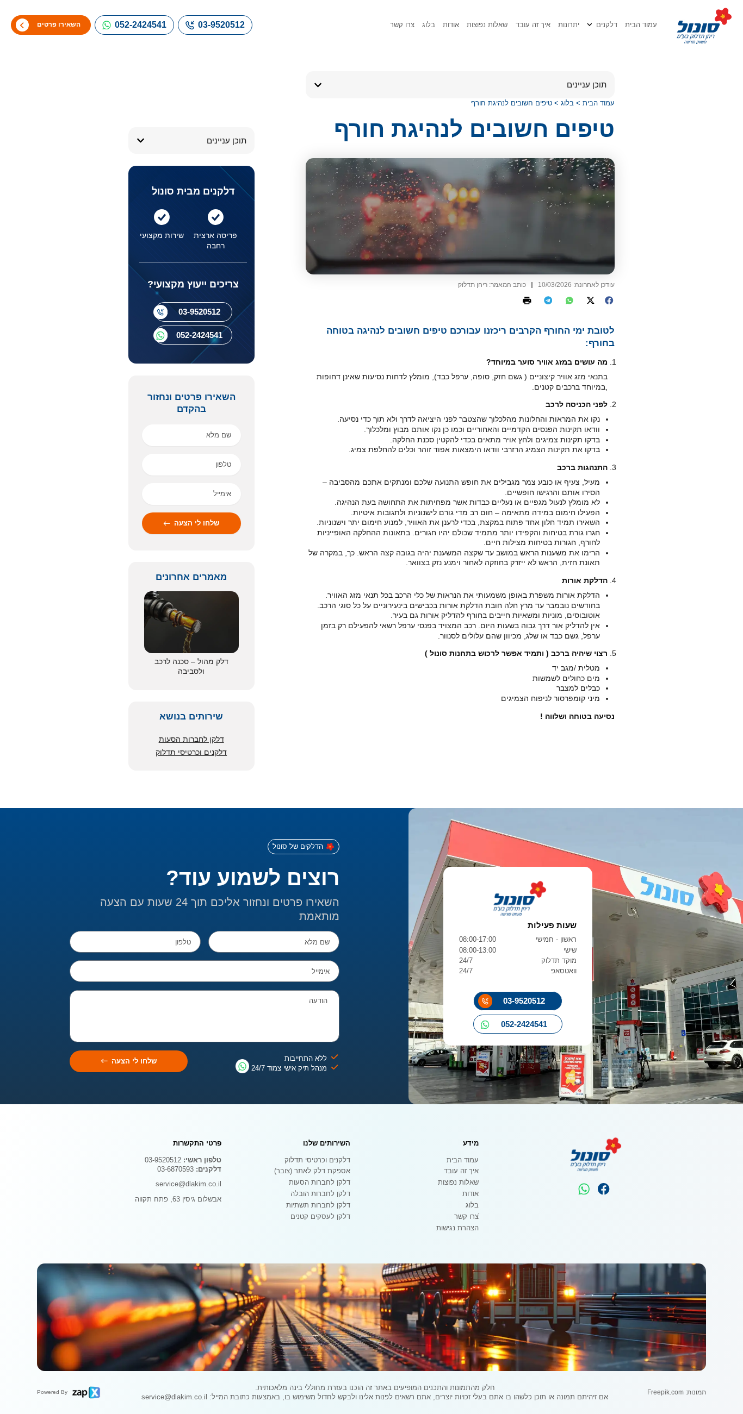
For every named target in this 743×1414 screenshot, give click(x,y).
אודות (451, 25)
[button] (318, 85)
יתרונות (568, 25)
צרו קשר (402, 25)
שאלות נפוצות (487, 25)
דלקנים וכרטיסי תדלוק (191, 752)
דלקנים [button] (606, 25)
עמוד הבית (641, 25)
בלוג (428, 25)
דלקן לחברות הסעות (191, 739)
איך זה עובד (533, 25)
